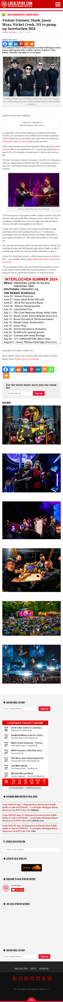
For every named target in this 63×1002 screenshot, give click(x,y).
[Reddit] (31, 44)
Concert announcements (16, 14)
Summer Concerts (32, 14)
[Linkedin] (15, 44)
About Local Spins (21, 968)
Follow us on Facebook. (27, 359)
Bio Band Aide (44, 968)
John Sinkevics (11, 32)
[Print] (26, 44)
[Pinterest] (21, 44)
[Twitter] (10, 44)
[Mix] (44, 369)
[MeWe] (38, 369)
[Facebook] (5, 44)
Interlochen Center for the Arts (15, 141)
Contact (33, 968)
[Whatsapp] (51, 369)
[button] (58, 4)
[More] (6, 376)
